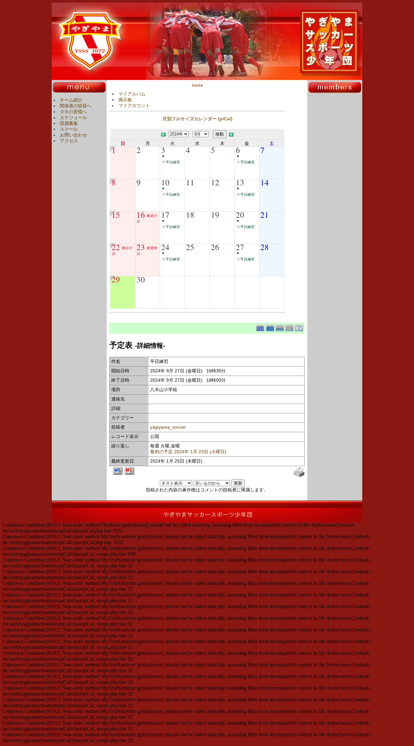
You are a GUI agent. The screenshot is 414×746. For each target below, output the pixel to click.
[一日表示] (290, 327)
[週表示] (280, 327)
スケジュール (73, 117)
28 (264, 247)
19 (215, 214)
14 (264, 182)
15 (116, 214)
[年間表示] (261, 327)
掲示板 (125, 99)
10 (165, 182)
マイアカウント (134, 105)
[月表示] (271, 327)
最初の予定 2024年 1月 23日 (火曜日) (188, 451)
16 (140, 214)
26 (215, 247)
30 (140, 279)
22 (116, 247)
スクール (69, 129)
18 (190, 214)
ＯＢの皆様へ (73, 111)
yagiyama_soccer (168, 427)
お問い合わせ (73, 134)
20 (240, 214)
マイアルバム (132, 93)
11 (190, 182)
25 (190, 247)
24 (165, 247)
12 (215, 182)
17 (165, 214)
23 (140, 247)
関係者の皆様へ (76, 105)
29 (116, 279)
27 (240, 247)
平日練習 (173, 162)
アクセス (69, 140)
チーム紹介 (71, 100)
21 (264, 214)
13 (240, 182)
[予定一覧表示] (300, 327)
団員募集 (69, 123)
